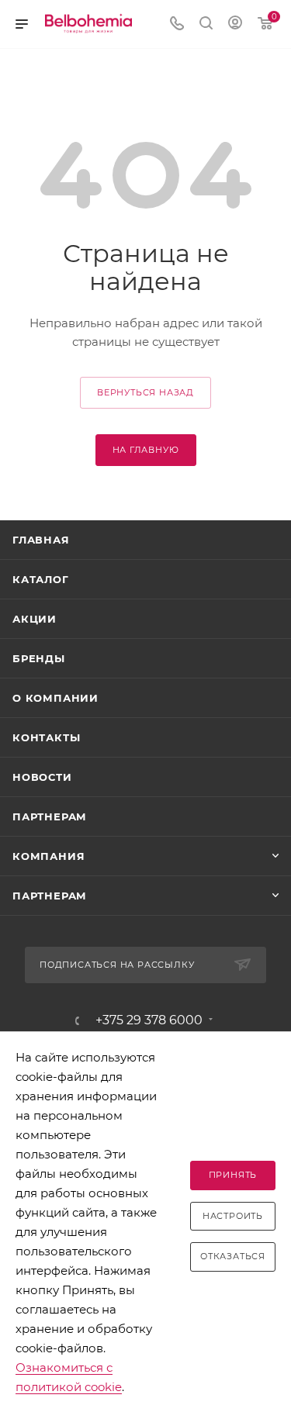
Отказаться (232, 1256)
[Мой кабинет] (235, 24)
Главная (41, 539)
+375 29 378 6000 (149, 1020)
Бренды (38, 658)
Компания (48, 856)
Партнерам (49, 816)
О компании (55, 698)
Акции (34, 619)
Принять (233, 1174)
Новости (42, 777)
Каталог (40, 579)
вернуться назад (145, 392)
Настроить (233, 1215)
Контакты (46, 737)
